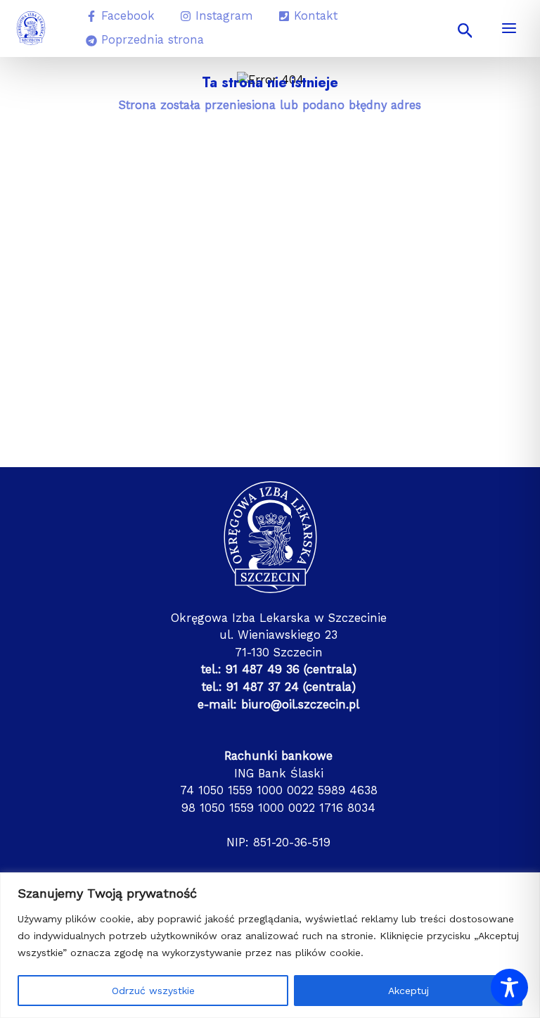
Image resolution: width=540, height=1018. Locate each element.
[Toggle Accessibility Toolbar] (509, 987)
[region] (270, 945)
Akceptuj (408, 990)
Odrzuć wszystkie (153, 990)
